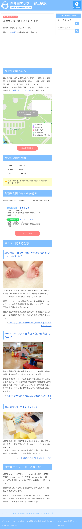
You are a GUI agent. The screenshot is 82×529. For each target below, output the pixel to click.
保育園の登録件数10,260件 (21, 7)
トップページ (7, 513)
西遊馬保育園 (24, 208)
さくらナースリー (27, 219)
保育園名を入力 (64, 27)
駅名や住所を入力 (65, 20)
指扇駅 (13, 32)
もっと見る (27, 233)
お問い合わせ (15, 525)
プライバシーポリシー (9, 521)
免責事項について (48, 521)
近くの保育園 (76, 7)
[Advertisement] (27, 50)
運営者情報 (6, 525)
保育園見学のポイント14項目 (21, 406)
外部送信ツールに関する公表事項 (29, 521)
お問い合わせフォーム (21, 90)
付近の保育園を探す (27, 148)
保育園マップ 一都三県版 (28, 3)
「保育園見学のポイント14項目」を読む (35, 458)
